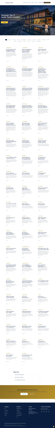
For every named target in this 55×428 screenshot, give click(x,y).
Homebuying (14, 39)
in (46, 411)
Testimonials (33, 2)
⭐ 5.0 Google (42, 408)
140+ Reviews (42, 409)
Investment (18, 39)
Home (5, 408)
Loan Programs (25, 2)
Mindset (48, 39)
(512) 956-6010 (41, 2)
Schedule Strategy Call (12, 22)
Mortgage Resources (19, 408)
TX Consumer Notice (19, 413)
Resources (29, 2)
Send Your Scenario (47, 2)
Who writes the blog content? (19, 377)
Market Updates (44, 39)
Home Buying (9, 39)
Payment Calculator (19, 415)
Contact (36, 2)
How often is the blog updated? (19, 374)
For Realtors (18, 410)
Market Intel (34, 39)
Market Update (39, 39)
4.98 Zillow (46, 408)
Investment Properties (23, 39)
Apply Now (4, 22)
